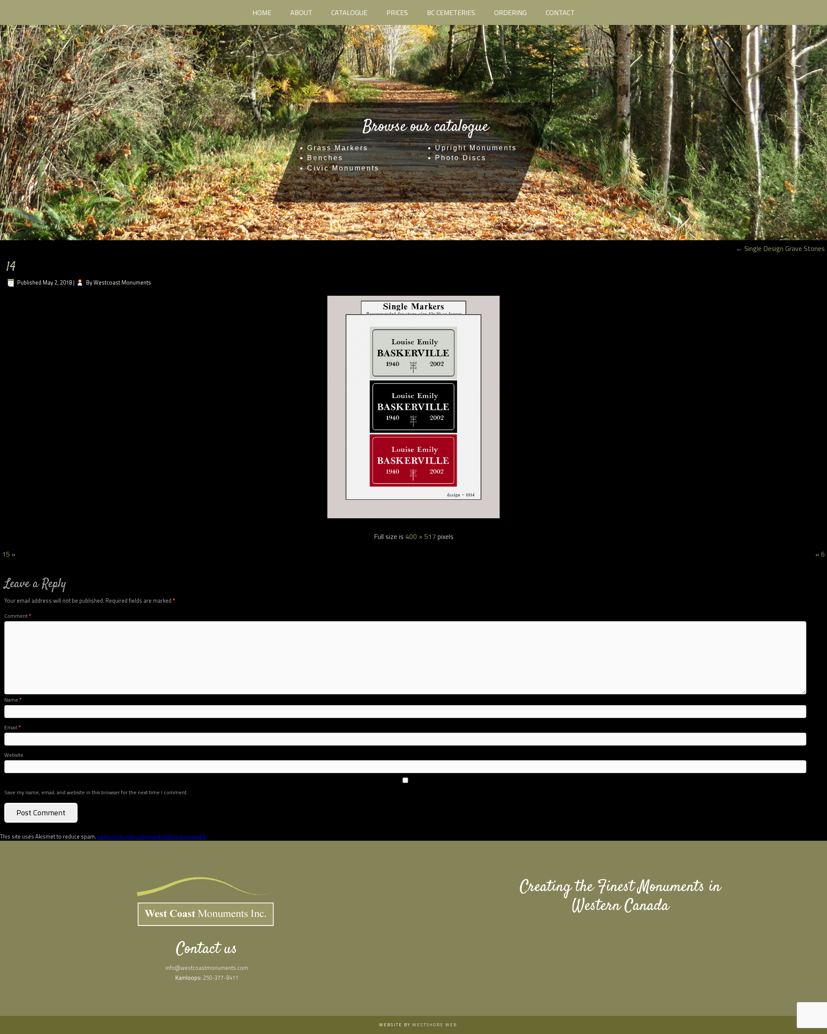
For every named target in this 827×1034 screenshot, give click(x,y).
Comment (17, 616)
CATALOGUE (349, 12)
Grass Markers (337, 148)
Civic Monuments (343, 168)
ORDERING (510, 12)
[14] (413, 519)
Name (13, 700)
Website (13, 755)
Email (12, 727)
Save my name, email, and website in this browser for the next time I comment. (96, 792)
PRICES (397, 12)
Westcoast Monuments (122, 282)
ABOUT (301, 12)
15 (6, 554)
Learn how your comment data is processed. (152, 836)
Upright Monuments (476, 148)
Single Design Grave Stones (780, 248)
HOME (261, 12)
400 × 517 (420, 536)
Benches (325, 157)
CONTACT (560, 12)
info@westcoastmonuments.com (206, 967)
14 (11, 267)
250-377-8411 (220, 977)
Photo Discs (460, 157)
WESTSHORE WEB (434, 1025)
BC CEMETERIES (451, 12)
